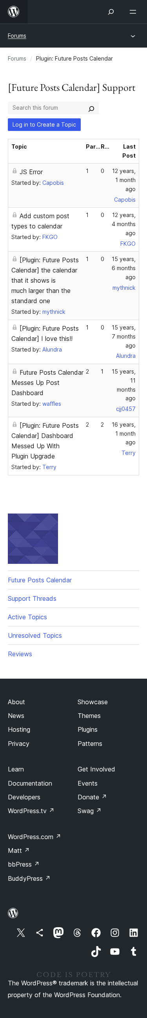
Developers (24, 797)
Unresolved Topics (35, 635)
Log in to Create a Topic (44, 124)
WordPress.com (34, 837)
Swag (90, 811)
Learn (16, 769)
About (16, 702)
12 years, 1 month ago (124, 180)
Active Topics (27, 617)
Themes (89, 716)
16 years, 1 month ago (124, 433)
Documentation (30, 783)
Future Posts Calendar (40, 580)
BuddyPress (29, 878)
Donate (92, 797)
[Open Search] (111, 12)
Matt (19, 850)
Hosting (19, 729)
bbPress (24, 864)
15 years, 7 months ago (124, 336)
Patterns (90, 743)
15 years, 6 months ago (124, 268)
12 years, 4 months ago (124, 224)
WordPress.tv (31, 811)
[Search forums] (91, 107)
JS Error (31, 172)
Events (88, 783)
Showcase (93, 702)
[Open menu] (134, 12)
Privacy (18, 743)
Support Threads (32, 598)
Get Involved (96, 769)
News (16, 716)
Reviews (20, 654)
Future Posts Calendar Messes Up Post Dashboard (47, 382)
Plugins (88, 729)
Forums (17, 35)
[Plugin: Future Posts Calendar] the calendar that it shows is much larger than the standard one (45, 280)
